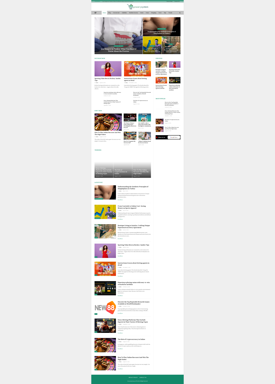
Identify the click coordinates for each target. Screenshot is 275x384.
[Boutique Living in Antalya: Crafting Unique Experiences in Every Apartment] (171, 45)
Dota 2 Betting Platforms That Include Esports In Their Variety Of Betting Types (112, 102)
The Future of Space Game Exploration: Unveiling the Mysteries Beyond (130, 125)
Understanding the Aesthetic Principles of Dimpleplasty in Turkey (117, 1)
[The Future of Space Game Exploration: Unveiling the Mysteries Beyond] (130, 118)
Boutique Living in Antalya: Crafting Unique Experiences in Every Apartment (171, 49)
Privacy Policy (170, 1)
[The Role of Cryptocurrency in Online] (128, 102)
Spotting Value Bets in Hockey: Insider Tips (108, 79)
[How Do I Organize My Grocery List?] (130, 136)
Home (104, 12)
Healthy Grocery (133, 12)
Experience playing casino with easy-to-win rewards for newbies (112, 93)
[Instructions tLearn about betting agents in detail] (137, 68)
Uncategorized (161, 28)
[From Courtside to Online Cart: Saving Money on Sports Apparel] (105, 212)
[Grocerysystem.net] (137, 7)
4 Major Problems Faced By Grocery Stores (144, 142)
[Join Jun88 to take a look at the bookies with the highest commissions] (144, 118)
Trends (170, 12)
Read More (120, 199)
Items (147, 12)
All (96, 257)
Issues (141, 12)
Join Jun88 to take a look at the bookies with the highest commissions (144, 124)
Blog (109, 12)
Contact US (177, 1)
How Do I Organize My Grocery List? (129, 142)
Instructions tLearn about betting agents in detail (135, 79)
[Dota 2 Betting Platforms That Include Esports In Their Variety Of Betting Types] (98, 102)
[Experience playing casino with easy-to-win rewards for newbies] (98, 94)
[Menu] (95, 12)
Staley (97, 82)
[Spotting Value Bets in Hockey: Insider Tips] (108, 68)
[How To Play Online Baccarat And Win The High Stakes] (108, 122)
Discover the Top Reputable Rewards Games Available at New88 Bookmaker (142, 94)
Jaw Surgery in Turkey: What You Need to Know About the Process (118, 50)
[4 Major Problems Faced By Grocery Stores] (144, 136)
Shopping (153, 12)
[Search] (179, 12)
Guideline (124, 12)
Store (160, 12)
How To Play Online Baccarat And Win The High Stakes (108, 133)
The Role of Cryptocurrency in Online (140, 101)
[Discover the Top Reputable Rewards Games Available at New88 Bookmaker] (128, 94)
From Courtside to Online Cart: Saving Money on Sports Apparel (152, 50)
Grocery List (116, 12)
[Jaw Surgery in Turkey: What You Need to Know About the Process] (119, 35)
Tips (165, 12)
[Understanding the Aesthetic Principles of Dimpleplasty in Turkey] (161, 26)
